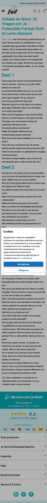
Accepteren (24, 264)
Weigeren (23, 270)
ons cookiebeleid (25, 258)
